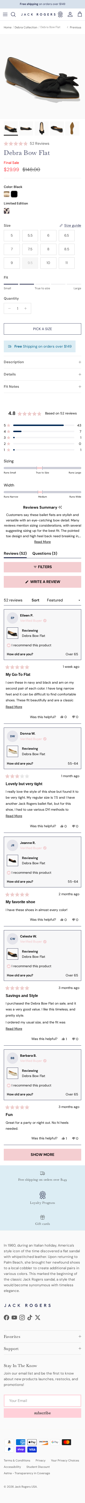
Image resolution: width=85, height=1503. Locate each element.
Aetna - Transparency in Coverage (27, 1473)
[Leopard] (6, 211)
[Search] (15, 14)
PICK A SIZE (42, 329)
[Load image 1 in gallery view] (42, 76)
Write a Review (53, 583)
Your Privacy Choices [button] (65, 1460)
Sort (36, 600)
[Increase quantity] (27, 308)
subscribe (42, 1412)
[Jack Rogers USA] (38, 14)
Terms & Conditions (17, 1460)
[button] (42, 143)
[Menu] (5, 14)
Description (14, 362)
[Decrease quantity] (8, 308)
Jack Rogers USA (26, 1487)
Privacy (41, 1460)
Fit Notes (11, 386)
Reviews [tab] (15, 554)
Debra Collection (26, 27)
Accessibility (12, 1467)
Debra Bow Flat (33, 636)
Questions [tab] (44, 554)
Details (10, 374)
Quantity (11, 298)
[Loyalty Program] (60, 14)
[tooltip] (60, 507)
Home (8, 27)
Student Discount (38, 1467)
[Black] (14, 194)
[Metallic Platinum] (6, 194)
